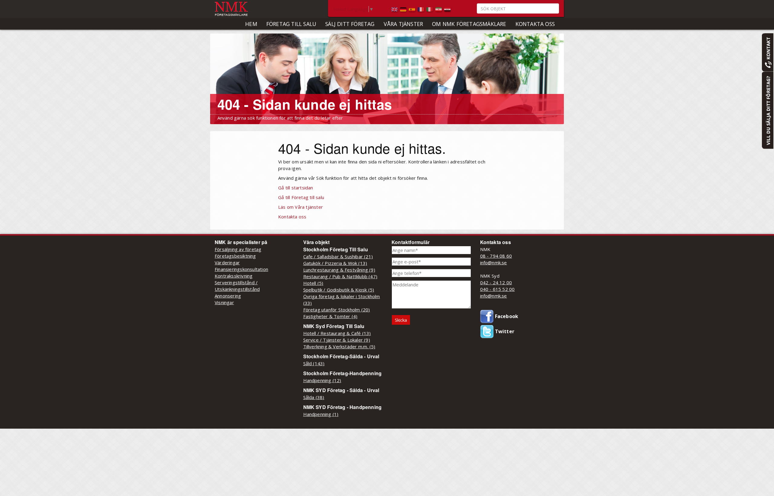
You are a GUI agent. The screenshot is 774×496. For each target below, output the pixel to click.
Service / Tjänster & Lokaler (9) (336, 340)
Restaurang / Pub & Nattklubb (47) (340, 276)
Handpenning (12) (322, 380)
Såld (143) (314, 363)
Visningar (224, 302)
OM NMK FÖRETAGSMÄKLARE (469, 23)
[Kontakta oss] (767, 52)
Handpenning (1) (321, 414)
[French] (421, 9)
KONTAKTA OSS (535, 23)
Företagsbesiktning (235, 256)
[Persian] (439, 9)
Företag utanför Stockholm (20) (336, 310)
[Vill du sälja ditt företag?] (767, 110)
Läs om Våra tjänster (300, 207)
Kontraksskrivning (233, 276)
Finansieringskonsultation (241, 269)
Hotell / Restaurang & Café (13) (337, 333)
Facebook (506, 316)
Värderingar (227, 262)
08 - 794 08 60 (496, 256)
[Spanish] (412, 9)
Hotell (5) (313, 283)
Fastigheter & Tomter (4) (330, 316)
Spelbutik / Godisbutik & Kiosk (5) (338, 290)
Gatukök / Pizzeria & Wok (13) (335, 263)
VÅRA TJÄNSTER (403, 23)
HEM (251, 23)
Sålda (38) (313, 397)
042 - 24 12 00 (496, 282)
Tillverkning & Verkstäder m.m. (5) (339, 346)
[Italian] (430, 9)
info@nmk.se (493, 262)
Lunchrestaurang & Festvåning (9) (339, 270)
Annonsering (228, 296)
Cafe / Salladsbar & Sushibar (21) (338, 256)
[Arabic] (447, 9)
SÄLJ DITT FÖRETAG (349, 23)
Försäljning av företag (238, 249)
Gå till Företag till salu (301, 197)
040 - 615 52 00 (497, 289)
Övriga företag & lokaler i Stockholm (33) (341, 299)
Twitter (504, 331)
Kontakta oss (292, 217)
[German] (404, 9)
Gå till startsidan (295, 188)
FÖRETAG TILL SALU (291, 23)
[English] (395, 9)
